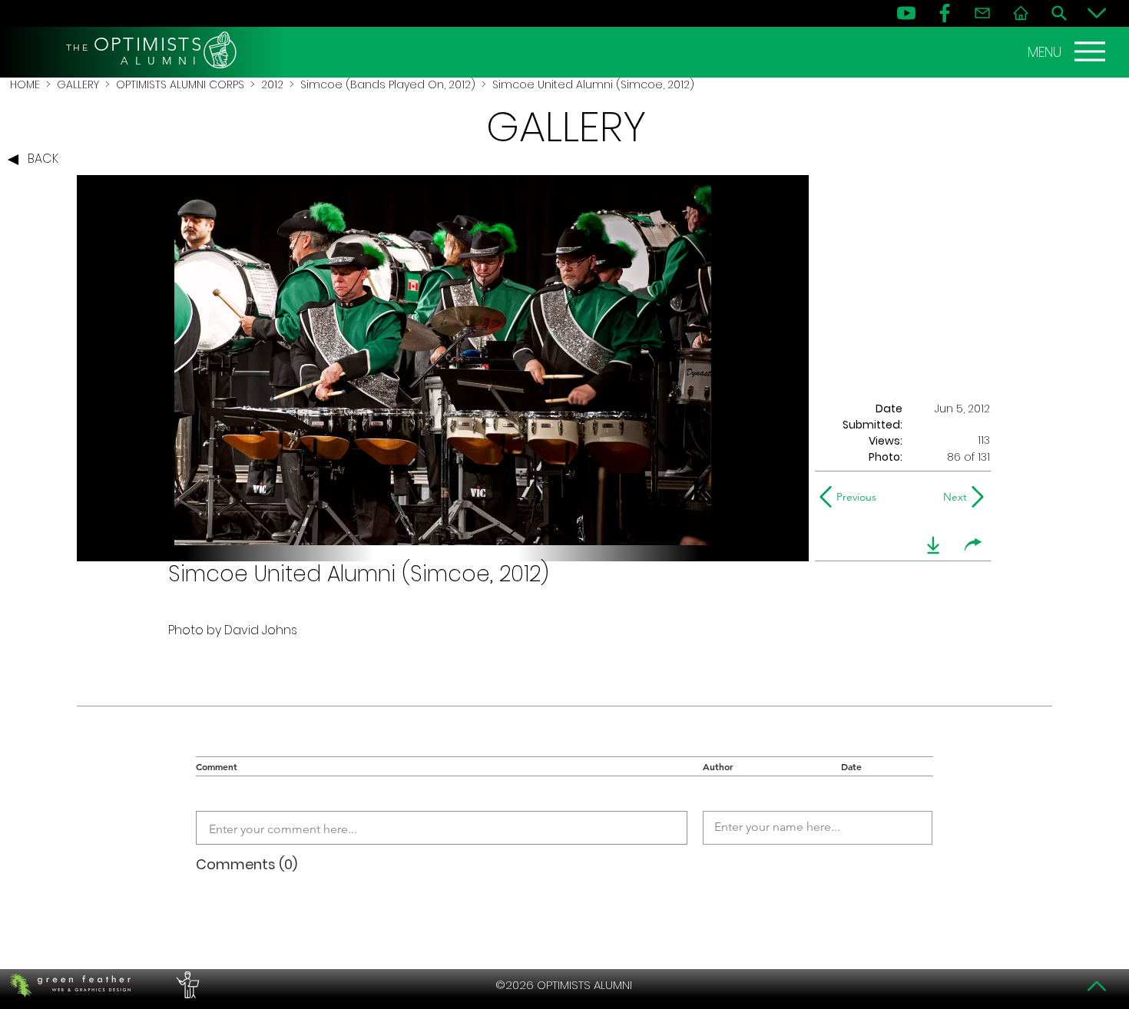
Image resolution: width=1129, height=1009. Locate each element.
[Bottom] (1097, 13)
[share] (973, 545)
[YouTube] (906, 13)
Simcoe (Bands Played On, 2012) (387, 84)
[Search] (1059, 13)
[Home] (1021, 13)
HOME (25, 84)
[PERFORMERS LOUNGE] (186, 985)
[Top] (1097, 986)
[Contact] (982, 13)
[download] (933, 545)
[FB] (945, 13)
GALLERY (78, 84)
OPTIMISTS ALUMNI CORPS (180, 84)
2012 (272, 84)
